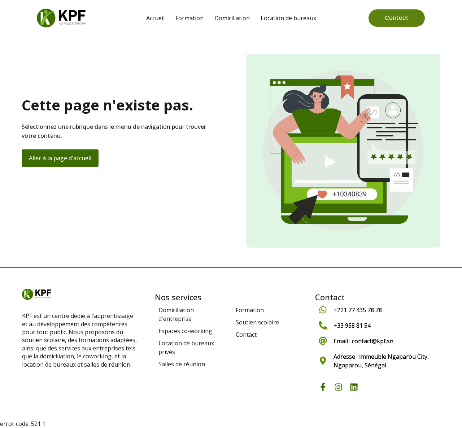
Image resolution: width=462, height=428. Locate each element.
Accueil (155, 18)
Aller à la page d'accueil (60, 158)
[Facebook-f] (323, 387)
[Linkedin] (354, 387)
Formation (189, 18)
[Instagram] (338, 387)
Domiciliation (232, 18)
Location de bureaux (288, 18)
